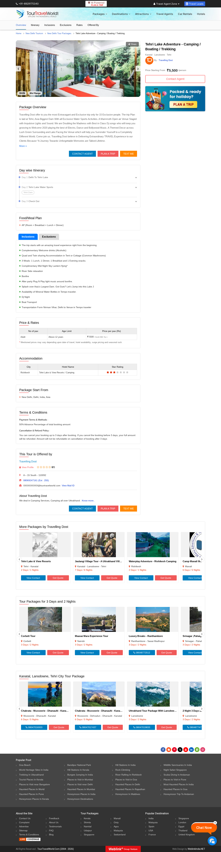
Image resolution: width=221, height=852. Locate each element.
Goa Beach (25, 765)
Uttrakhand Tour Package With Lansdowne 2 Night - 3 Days (162, 710)
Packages (99, 14)
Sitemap (23, 830)
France (152, 834)
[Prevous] (19, 559)
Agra (116, 826)
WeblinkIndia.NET (196, 849)
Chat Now (204, 828)
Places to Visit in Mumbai (80, 779)
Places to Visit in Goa (126, 779)
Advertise (24, 826)
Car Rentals (185, 14)
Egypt (181, 826)
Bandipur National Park (79, 765)
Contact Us (24, 818)
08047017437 (88, 727)
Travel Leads (196, 3)
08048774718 (196, 727)
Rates (79, 25)
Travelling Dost (28, 461)
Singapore (89, 834)
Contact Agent (82, 153)
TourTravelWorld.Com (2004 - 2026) (55, 849)
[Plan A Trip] (175, 110)
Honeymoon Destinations (80, 799)
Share (133, 44)
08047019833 (142, 727)
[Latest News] (168, 749)
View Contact (33, 578)
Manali (117, 818)
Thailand (182, 830)
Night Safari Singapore (175, 770)
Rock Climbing (122, 770)
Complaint (24, 822)
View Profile (28, 467)
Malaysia (118, 830)
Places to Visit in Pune (175, 779)
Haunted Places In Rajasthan (130, 789)
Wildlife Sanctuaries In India (178, 765)
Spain (151, 826)
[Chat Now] (212, 840)
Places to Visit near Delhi (80, 784)
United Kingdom (186, 834)
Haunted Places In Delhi (127, 784)
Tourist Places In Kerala (31, 779)
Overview (21, 25)
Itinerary (35, 25)
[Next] (201, 559)
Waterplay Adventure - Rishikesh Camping (152, 561)
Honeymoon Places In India (81, 794)
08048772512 (142, 652)
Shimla (87, 822)
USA (151, 830)
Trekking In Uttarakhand (31, 774)
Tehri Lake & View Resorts (36, 561)
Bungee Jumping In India (80, 774)
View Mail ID (68, 485)
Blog (51, 834)
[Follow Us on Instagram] (202, 749)
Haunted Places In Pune (31, 794)
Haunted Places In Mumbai (81, 789)
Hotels (201, 14)
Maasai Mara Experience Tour (91, 636)
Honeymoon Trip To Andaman (179, 794)
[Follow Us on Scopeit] (197, 749)
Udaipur (88, 830)
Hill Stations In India (125, 765)
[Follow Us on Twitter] (180, 749)
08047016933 (35, 727)
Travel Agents (164, 14)
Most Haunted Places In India (179, 784)
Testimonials (55, 826)
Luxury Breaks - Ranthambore (146, 636)
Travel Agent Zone (166, 3)
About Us (53, 822)
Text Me (128, 153)
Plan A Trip (108, 153)
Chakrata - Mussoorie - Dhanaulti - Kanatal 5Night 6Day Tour (109, 710)
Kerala (87, 818)
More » (23, 146)
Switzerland (120, 834)
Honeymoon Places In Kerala (34, 799)
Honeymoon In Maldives (127, 794)
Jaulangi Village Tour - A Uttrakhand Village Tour (102, 561)
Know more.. (88, 500)
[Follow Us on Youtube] (185, 749)
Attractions (142, 14)
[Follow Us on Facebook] (163, 749)
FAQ (51, 830)
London (182, 822)
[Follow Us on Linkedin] (191, 749)
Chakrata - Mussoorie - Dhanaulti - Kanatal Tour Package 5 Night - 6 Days (62, 710)
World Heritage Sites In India (33, 770)
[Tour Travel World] (37, 14)
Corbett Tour (28, 636)
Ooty (116, 822)
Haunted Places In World (31, 789)
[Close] (215, 822)
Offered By (93, 25)
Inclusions (49, 25)
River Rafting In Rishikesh (128, 774)
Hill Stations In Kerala (78, 770)
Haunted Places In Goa (175, 789)
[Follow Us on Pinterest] (174, 749)
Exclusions (66, 25)
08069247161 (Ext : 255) (36, 480)
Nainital (87, 826)
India (151, 818)
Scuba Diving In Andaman (177, 774)
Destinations (120, 14)
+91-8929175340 (29, 3)
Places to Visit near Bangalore (34, 784)
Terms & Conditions (29, 834)
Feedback (54, 818)
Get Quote (58, 578)
